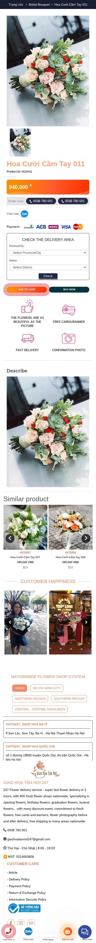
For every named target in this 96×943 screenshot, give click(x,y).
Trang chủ (16, 4)
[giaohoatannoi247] (11, 923)
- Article (12, 872)
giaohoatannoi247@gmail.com (28, 839)
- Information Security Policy (26, 899)
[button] (13, 71)
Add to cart (26, 289)
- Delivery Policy (18, 879)
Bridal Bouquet (39, 4)
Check (48, 276)
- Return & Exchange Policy (26, 893)
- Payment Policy (19, 886)
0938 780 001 (42, 201)
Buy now (69, 289)
